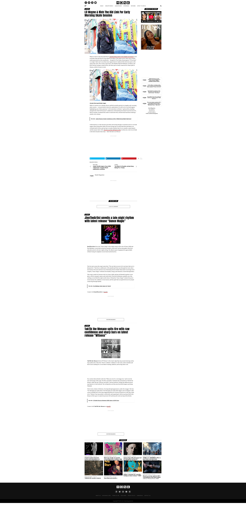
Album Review (118, 5)
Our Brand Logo (106, 495)
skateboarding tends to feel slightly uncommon (121, 56)
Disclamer (123, 495)
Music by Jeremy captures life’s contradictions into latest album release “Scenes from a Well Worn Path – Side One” (154, 103)
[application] (151, 17)
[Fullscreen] (159, 21)
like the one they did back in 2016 (112, 130)
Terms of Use (115, 495)
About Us (98, 495)
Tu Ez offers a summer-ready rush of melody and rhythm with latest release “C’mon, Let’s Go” (154, 86)
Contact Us (147, 495)
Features (133, 5)
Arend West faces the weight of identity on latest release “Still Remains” (154, 97)
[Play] (142, 21)
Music (101, 5)
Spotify (106, 292)
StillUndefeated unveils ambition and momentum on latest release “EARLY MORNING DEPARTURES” (154, 80)
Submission (140, 495)
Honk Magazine (99, 175)
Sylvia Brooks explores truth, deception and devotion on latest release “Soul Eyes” (154, 91)
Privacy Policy (131, 495)
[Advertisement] (113, 145)
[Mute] (157, 21)
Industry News (109, 5)
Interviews (126, 5)
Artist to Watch (141, 5)
